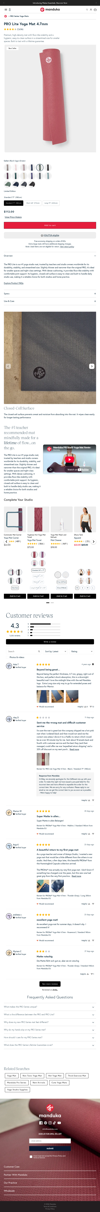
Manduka (53, 1204)
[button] (96, 3)
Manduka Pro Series (16, 1082)
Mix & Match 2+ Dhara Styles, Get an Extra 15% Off (50, 3)
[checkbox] (23, 657)
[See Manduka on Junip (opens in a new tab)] (55, 990)
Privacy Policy (50, 1209)
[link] (50, 29)
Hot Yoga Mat (55, 1075)
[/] (50, 10)
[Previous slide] (8, 366)
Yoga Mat (11, 1075)
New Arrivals (39, 1082)
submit (50, 1148)
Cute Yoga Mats (59, 1082)
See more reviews (50, 984)
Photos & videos (17, 657)
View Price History (13, 217)
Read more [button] (74, 749)
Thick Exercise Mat (77, 1075)
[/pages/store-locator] (10, 10)
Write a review (50, 642)
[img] (19, 667)
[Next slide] (91, 366)
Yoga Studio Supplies (17, 1089)
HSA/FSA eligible (51, 235)
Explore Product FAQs (13, 283)
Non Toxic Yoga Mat (32, 1075)
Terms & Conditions (50, 1206)
